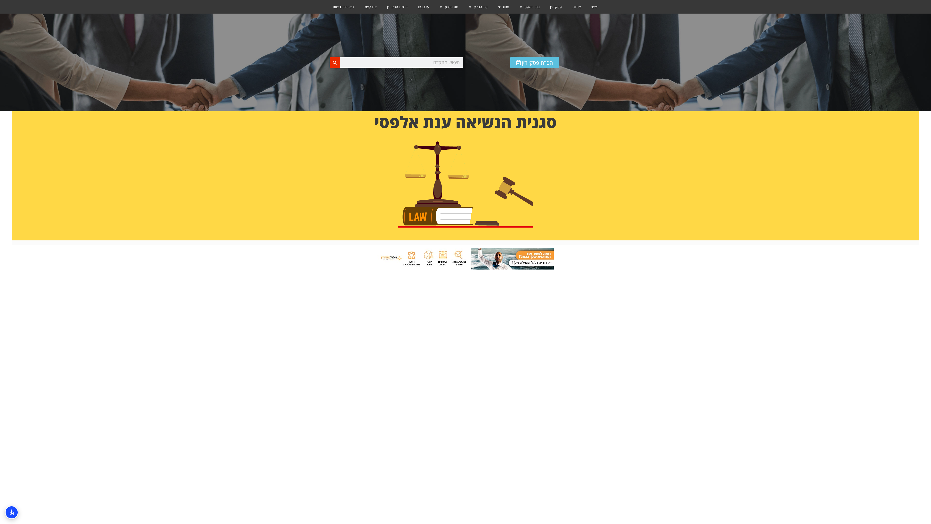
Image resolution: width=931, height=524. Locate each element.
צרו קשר (370, 6)
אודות (576, 6)
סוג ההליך (481, 6)
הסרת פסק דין (397, 6)
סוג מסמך (451, 6)
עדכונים (423, 6)
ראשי (594, 6)
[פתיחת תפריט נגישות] (11, 512)
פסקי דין (556, 6)
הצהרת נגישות (343, 6)
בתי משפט (532, 6)
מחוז (506, 6)
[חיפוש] (335, 62)
